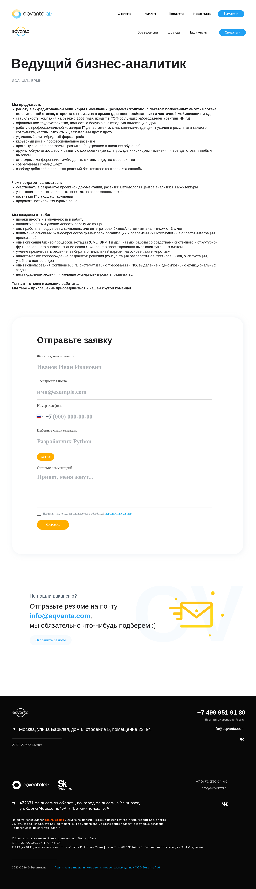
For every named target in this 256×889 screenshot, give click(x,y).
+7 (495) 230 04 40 (212, 781)
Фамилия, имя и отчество (56, 356)
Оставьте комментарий (54, 468)
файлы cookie (54, 820)
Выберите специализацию (57, 430)
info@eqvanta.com (228, 729)
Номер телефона (49, 406)
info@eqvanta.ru (214, 788)
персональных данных (118, 513)
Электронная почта (52, 381)
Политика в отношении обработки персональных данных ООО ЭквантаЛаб (107, 867)
